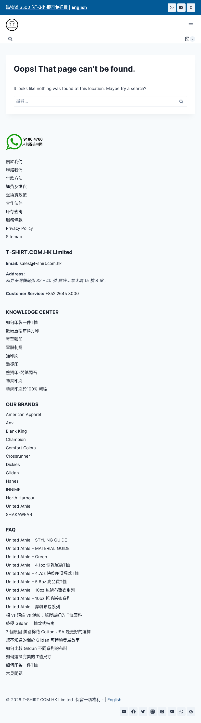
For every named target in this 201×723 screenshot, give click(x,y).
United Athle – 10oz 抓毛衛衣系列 (38, 598)
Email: (12, 263)
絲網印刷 (14, 380)
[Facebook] (133, 711)
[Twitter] (143, 711)
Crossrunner (18, 456)
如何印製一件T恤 (22, 322)
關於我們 (14, 161)
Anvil (10, 422)
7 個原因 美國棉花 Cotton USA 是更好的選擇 (48, 631)
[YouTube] (124, 711)
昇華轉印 (14, 339)
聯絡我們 (14, 170)
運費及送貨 (16, 186)
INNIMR (13, 489)
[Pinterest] (162, 711)
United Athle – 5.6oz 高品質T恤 (36, 581)
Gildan (12, 472)
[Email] (181, 7)
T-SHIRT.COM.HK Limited (39, 252)
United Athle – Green (26, 556)
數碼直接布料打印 (22, 330)
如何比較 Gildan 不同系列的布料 (36, 648)
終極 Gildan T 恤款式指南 (30, 623)
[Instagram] (153, 711)
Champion (16, 439)
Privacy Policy (19, 228)
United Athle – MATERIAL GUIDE (38, 548)
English (114, 699)
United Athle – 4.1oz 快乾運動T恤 (38, 565)
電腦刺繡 (14, 347)
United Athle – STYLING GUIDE (36, 540)
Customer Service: (25, 293)
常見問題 (14, 673)
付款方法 (14, 178)
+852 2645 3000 (62, 293)
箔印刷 (12, 355)
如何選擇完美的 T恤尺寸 (28, 656)
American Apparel (23, 414)
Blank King (16, 431)
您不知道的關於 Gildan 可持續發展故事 (43, 640)
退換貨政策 (16, 195)
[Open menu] (190, 25)
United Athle (18, 506)
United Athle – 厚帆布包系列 (33, 606)
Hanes (12, 481)
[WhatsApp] (172, 7)
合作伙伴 (14, 203)
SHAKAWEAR (19, 514)
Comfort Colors (21, 447)
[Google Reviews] (191, 711)
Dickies (13, 464)
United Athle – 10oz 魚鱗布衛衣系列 (40, 590)
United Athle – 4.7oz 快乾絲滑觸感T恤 (42, 573)
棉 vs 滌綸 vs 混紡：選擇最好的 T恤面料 (44, 615)
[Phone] (191, 7)
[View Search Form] (10, 39)
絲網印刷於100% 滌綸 (26, 389)
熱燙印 (12, 364)
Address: (15, 273)
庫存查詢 (14, 211)
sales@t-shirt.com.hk (41, 263)
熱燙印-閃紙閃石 (21, 372)
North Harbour (20, 497)
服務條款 (14, 220)
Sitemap (14, 236)
